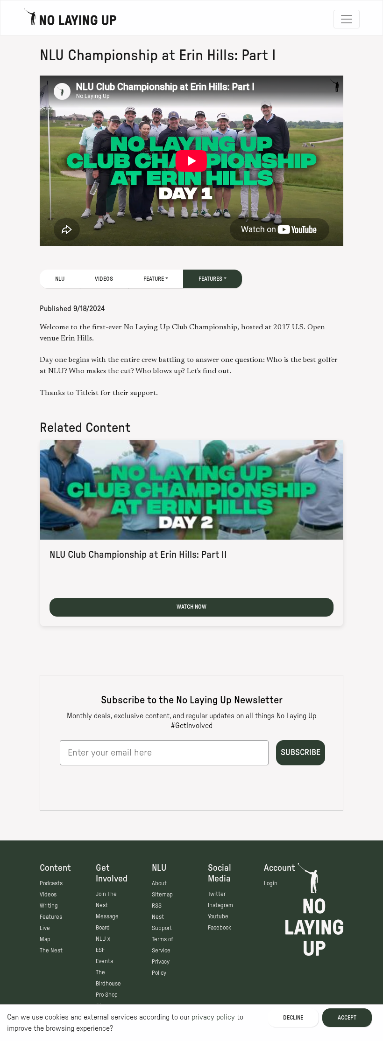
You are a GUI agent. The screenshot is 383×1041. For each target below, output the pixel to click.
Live (45, 928)
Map (45, 939)
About (159, 883)
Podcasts (51, 883)
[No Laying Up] (70, 19)
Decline (293, 1017)
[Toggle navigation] (346, 19)
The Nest (51, 950)
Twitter (217, 894)
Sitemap (162, 894)
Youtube (218, 916)
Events (104, 961)
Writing (49, 906)
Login (270, 883)
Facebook (219, 927)
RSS (157, 906)
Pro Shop (107, 995)
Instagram (220, 905)
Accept (347, 1017)
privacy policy (213, 1017)
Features (51, 917)
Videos (104, 279)
